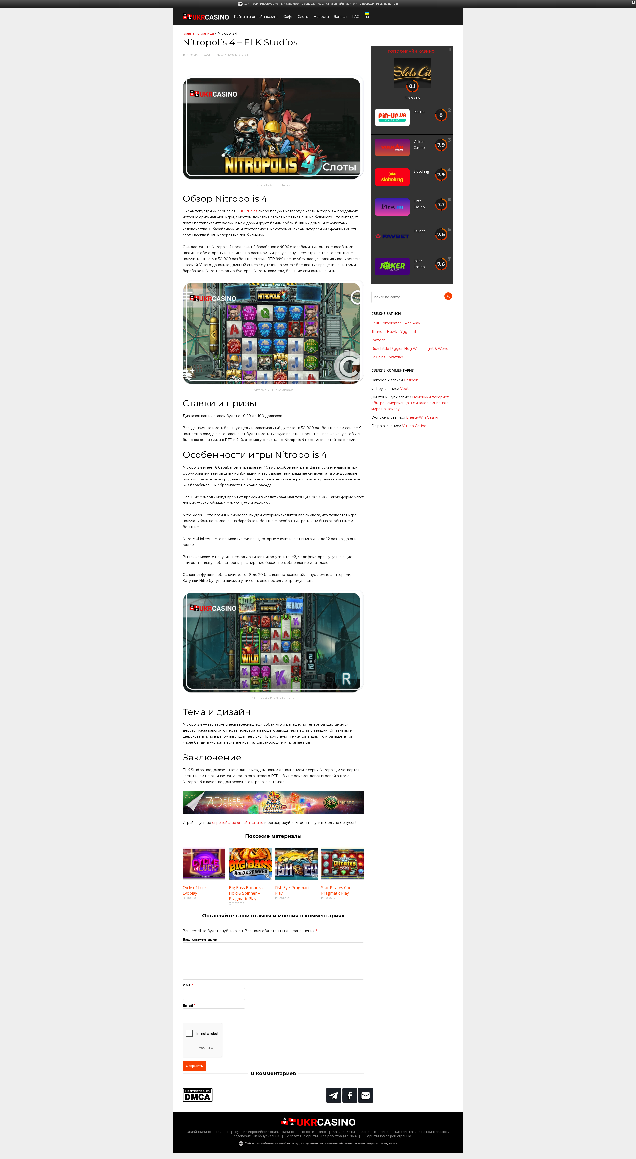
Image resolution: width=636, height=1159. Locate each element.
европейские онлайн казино (237, 822)
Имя (187, 985)
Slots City (412, 97)
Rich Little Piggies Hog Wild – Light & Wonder (411, 348)
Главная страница (198, 33)
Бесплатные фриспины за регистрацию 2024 (321, 1136)
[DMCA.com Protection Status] (198, 1100)
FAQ (356, 16)
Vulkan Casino (414, 426)
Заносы (340, 16)
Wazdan (378, 340)
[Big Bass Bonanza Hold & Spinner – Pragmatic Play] (250, 879)
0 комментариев (200, 55)
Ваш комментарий (200, 939)
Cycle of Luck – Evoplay (196, 890)
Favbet (419, 231)
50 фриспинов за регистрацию (387, 1136)
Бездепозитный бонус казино (255, 1136)
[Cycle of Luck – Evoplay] (204, 879)
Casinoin (411, 380)
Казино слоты (344, 1132)
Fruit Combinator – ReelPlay (395, 323)
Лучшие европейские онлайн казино (264, 1132)
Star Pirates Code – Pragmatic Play (339, 890)
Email (188, 1005)
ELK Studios (246, 211)
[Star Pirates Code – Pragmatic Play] (342, 879)
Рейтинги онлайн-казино (256, 16)
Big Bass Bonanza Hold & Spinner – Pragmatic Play (246, 893)
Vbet (404, 388)
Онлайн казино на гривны (207, 1132)
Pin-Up (419, 111)
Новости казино (313, 1132)
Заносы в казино (374, 1132)
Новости (321, 16)
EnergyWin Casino (422, 417)
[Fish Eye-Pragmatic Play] (296, 879)
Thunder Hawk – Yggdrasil (393, 331)
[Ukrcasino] (206, 19)
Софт (288, 16)
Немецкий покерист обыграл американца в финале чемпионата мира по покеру (410, 403)
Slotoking (421, 171)
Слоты (303, 16)
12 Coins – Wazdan (387, 357)
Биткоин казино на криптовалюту (422, 1132)
